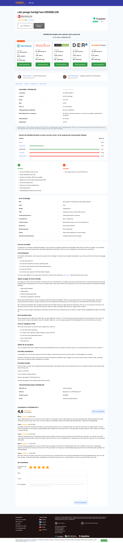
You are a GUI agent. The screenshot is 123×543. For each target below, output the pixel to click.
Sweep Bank (22, 145)
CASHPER (22, 152)
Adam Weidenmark (73, 75)
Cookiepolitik (19, 530)
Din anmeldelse (22, 484)
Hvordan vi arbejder (21, 519)
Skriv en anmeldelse (98, 411)
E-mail (19, 478)
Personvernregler (31, 541)
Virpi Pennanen (27, 75)
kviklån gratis (66, 275)
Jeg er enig (104, 540)
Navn (19, 473)
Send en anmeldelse (81, 502)
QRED (20, 142)
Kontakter (18, 524)
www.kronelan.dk (67, 388)
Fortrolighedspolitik (21, 528)
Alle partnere (19, 521)
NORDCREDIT (23, 156)
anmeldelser (30, 20)
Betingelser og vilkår (21, 526)
